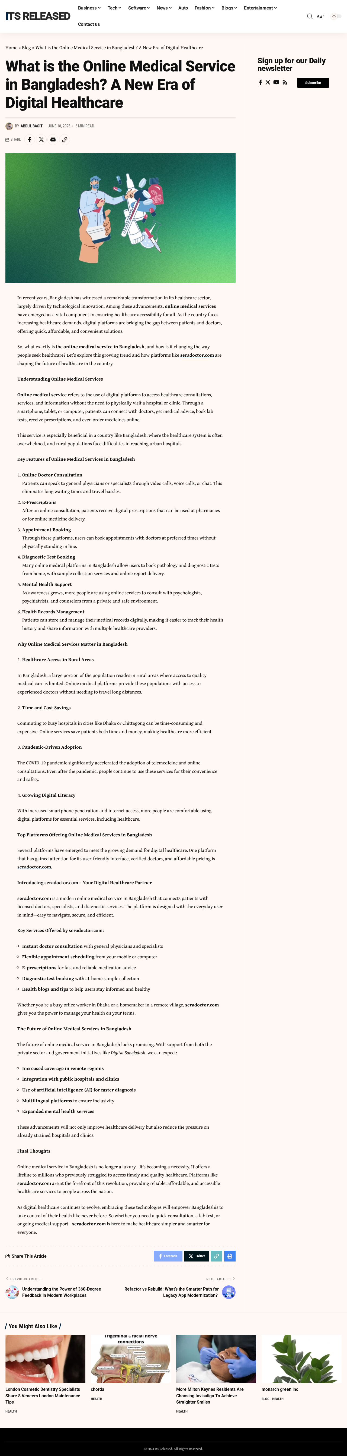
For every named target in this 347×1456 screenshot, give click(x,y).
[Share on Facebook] (29, 139)
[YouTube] (276, 82)
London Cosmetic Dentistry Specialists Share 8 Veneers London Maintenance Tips (42, 1395)
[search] (310, 16)
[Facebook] (261, 82)
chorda (97, 1389)
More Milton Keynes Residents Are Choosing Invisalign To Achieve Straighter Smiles (210, 1395)
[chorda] (131, 1359)
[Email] (52, 139)
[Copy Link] (64, 139)
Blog (26, 47)
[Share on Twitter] (41, 139)
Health (11, 1411)
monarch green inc (280, 1389)
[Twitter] (268, 82)
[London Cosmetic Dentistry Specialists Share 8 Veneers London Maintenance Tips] (45, 1359)
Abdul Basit (32, 126)
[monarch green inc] (302, 1359)
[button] (313, 83)
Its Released (37, 16)
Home (11, 47)
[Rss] (285, 82)
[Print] (230, 1256)
